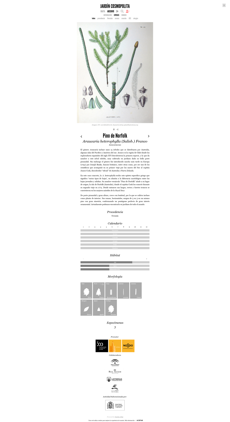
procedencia (101, 18)
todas (93, 18)
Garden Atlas (119, 417)
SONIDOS (123, 15)
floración (110, 18)
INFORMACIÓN (108, 15)
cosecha (123, 18)
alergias (135, 18)
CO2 (130, 18)
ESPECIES (116, 15)
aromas (117, 18)
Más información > (130, 420)
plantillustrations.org (131, 125)
